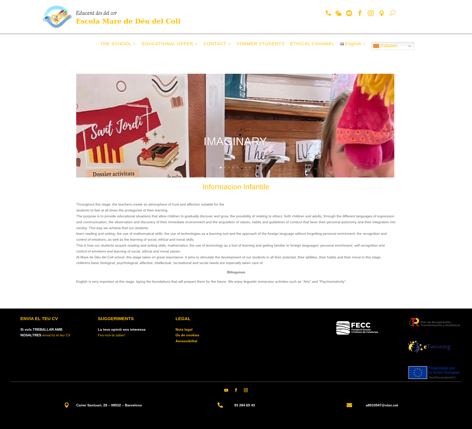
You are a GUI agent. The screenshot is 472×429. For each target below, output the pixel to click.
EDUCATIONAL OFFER (167, 44)
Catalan (388, 45)
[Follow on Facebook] (236, 390)
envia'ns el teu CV (56, 335)
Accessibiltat (186, 341)
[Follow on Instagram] (246, 390)
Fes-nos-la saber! (111, 335)
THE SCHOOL (116, 44)
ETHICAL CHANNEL (312, 44)
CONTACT (215, 44)
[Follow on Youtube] (226, 390)
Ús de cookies (187, 335)
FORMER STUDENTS (261, 44)
